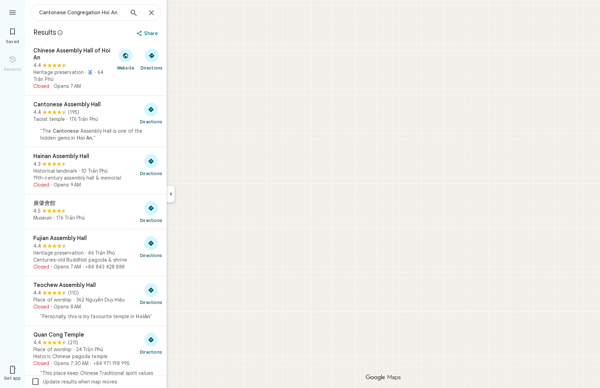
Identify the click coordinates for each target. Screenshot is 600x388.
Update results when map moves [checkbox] (74, 382)
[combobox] (81, 12)
